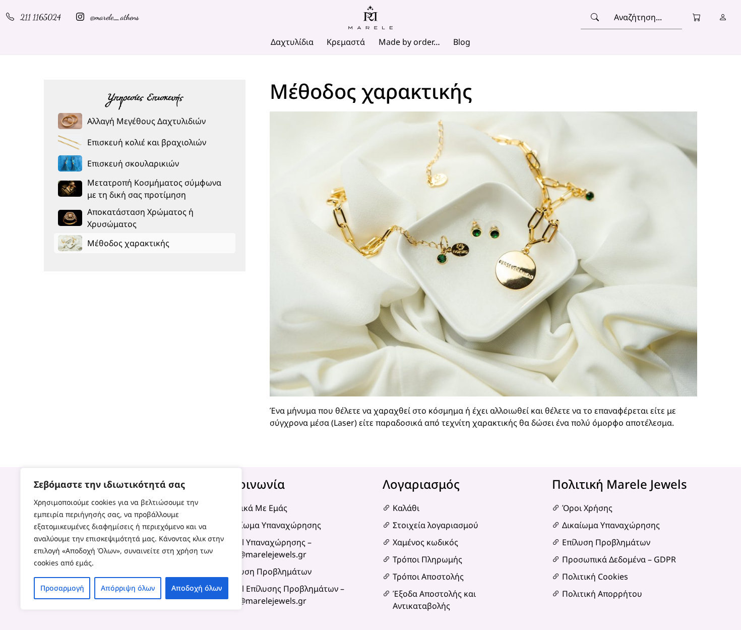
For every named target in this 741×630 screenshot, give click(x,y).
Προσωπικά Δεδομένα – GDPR (619, 559)
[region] (131, 539)
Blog (461, 41)
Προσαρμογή (62, 588)
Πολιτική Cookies (595, 576)
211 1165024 (39, 17)
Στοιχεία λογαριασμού (435, 525)
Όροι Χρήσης (587, 507)
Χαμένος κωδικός (425, 542)
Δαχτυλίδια (292, 41)
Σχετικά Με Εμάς (255, 507)
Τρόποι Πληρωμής (427, 559)
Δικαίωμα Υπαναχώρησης (272, 525)
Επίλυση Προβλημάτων (267, 571)
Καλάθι (406, 507)
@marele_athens (113, 17)
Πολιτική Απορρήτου (602, 593)
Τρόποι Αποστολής (428, 576)
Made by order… (409, 41)
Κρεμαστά (346, 41)
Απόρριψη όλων (128, 588)
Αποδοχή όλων (196, 588)
